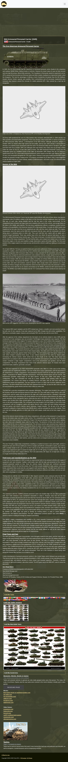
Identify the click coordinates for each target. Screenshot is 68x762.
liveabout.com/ (8, 700)
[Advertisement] (34, 22)
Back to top (6, 755)
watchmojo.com (8, 702)
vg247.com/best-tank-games (12, 715)
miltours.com (7, 698)
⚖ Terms (29, 758)
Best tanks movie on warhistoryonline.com (16, 692)
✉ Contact (23, 758)
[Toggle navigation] (64, 4)
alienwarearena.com (9, 719)
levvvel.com (7, 713)
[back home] (4, 4)
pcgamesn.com (8, 709)
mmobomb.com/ (8, 717)
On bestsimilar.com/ (9, 696)
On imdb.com (7, 694)
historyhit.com (8, 711)
